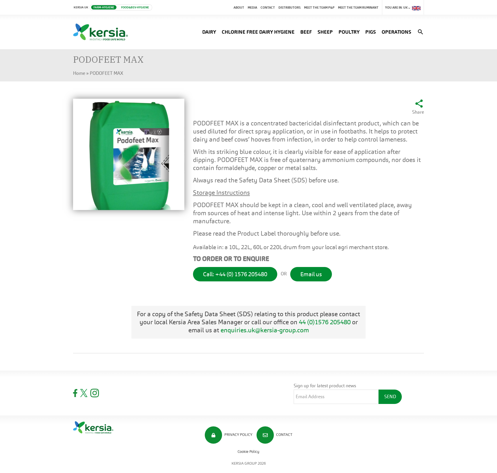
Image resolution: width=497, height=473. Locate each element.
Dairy (209, 32)
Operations (396, 32)
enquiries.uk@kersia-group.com (265, 330)
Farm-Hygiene (103, 7)
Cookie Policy (248, 451)
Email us (311, 274)
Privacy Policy (237, 434)
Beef (306, 32)
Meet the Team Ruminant (358, 7)
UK (396, 7)
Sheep (325, 32)
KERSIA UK (81, 7)
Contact (268, 7)
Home (79, 73)
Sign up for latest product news (325, 386)
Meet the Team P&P (319, 7)
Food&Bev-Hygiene (135, 7)
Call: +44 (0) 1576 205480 (235, 274)
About (239, 7)
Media (252, 7)
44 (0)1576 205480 (325, 322)
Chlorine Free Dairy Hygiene (258, 32)
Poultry (349, 32)
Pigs (370, 32)
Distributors (289, 7)
